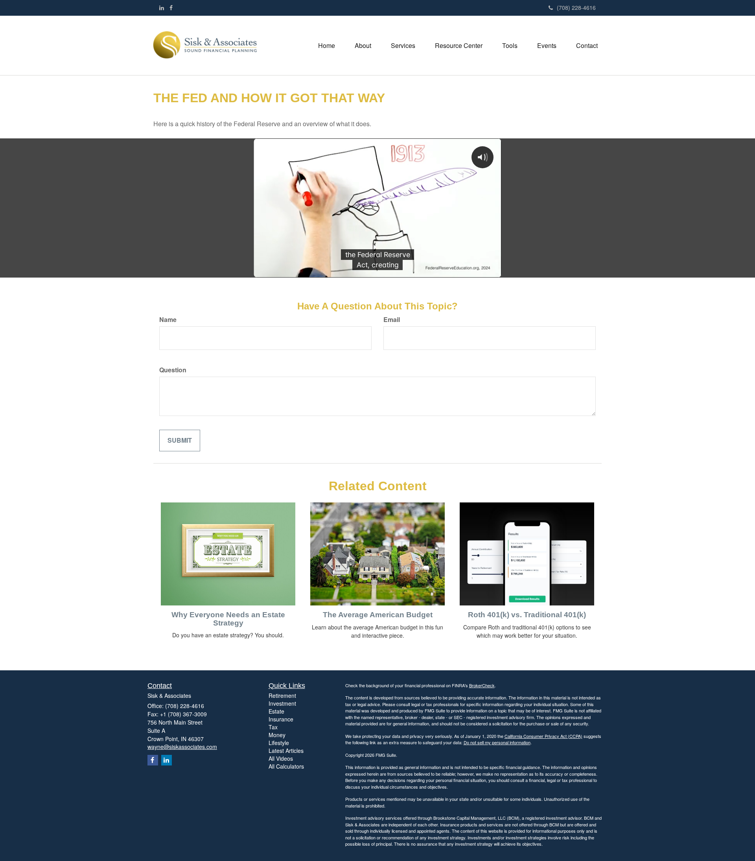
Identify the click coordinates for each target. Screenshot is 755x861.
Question (172, 370)
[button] (363, 45)
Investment (282, 703)
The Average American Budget (378, 615)
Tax (273, 727)
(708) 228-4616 (576, 7)
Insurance (281, 719)
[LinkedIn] (161, 7)
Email (391, 319)
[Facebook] (171, 7)
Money (277, 735)
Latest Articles (286, 750)
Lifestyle (279, 743)
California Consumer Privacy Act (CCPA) (543, 736)
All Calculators (286, 766)
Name (168, 319)
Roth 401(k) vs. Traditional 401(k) (527, 615)
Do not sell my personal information (497, 742)
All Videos (281, 758)
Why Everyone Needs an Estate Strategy (228, 619)
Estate (276, 711)
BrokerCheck (482, 685)
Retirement (282, 695)
